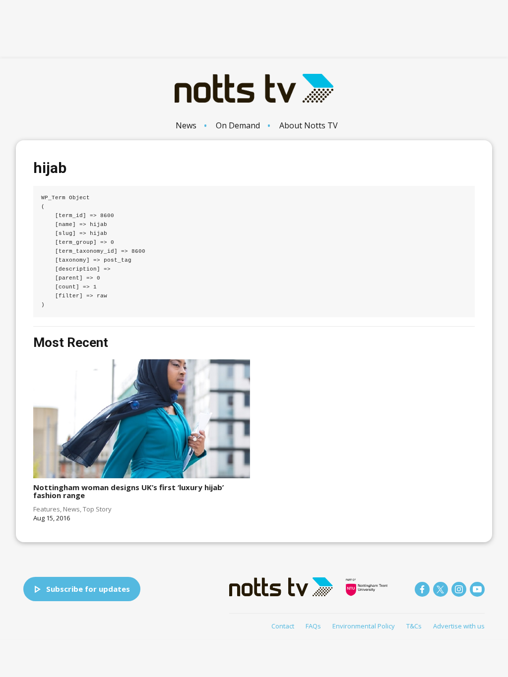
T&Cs (414, 625)
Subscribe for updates (88, 589)
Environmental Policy (363, 625)
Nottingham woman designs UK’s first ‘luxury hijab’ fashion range (128, 491)
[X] (440, 589)
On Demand (238, 125)
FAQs (313, 625)
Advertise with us (459, 625)
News (186, 125)
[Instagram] (458, 589)
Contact (282, 625)
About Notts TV (308, 125)
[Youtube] (477, 589)
